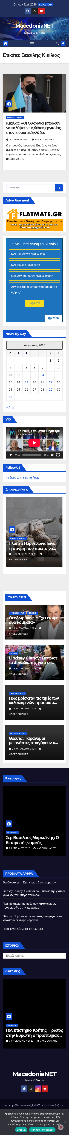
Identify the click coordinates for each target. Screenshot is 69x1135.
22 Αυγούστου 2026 (24, 708)
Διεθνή (13, 653)
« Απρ (10, 407)
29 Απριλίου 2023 (20, 848)
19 (26, 382)
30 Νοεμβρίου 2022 (21, 1041)
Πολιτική (32, 613)
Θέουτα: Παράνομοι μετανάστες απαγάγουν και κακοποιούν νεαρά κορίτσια (34, 743)
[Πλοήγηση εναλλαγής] (32, 43)
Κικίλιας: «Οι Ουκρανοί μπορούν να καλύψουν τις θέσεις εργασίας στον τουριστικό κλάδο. (33, 128)
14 (42, 375)
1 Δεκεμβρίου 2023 (25, 554)
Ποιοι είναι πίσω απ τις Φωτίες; (23, 928)
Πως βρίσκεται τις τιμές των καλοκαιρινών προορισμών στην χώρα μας (34, 703)
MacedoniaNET (34, 25)
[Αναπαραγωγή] (11, 455)
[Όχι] (64, 1122)
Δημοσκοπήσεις (18, 538)
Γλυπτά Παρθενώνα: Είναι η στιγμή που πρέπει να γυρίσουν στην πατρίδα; (32, 548)
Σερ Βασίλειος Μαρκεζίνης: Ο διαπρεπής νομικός (32, 840)
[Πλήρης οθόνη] (58, 455)
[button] (57, 43)
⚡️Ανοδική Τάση (17, 613)
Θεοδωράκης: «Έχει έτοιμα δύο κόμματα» (34, 620)
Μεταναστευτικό (15, 118)
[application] (34, 443)
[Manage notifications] (61, 1127)
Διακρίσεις (12, 1025)
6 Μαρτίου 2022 (19, 139)
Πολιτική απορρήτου (42, 1129)
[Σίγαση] (52, 455)
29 (50, 389)
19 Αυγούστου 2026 (24, 749)
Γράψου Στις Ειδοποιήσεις (22, 477)
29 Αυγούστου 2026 (24, 628)
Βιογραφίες (12, 833)
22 (50, 382)
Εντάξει (21, 1129)
